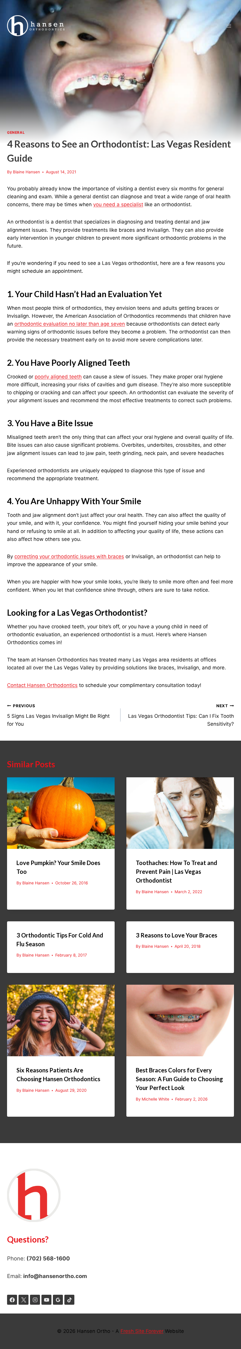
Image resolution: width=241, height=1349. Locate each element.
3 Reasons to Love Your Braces (176, 935)
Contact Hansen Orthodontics (42, 685)
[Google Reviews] (58, 1300)
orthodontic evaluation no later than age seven (69, 324)
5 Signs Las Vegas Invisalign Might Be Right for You (58, 715)
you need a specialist (118, 204)
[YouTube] (46, 1300)
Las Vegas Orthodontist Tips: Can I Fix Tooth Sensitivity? (181, 715)
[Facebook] (12, 1300)
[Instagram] (35, 1300)
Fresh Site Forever (141, 1331)
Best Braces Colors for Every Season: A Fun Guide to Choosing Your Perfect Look (179, 1079)
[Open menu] (228, 25)
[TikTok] (69, 1300)
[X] (24, 1300)
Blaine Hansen (26, 172)
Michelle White (155, 1099)
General (16, 132)
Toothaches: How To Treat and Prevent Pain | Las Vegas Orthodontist (176, 871)
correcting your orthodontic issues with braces (69, 556)
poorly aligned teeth (58, 377)
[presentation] (61, 813)
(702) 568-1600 (48, 1258)
